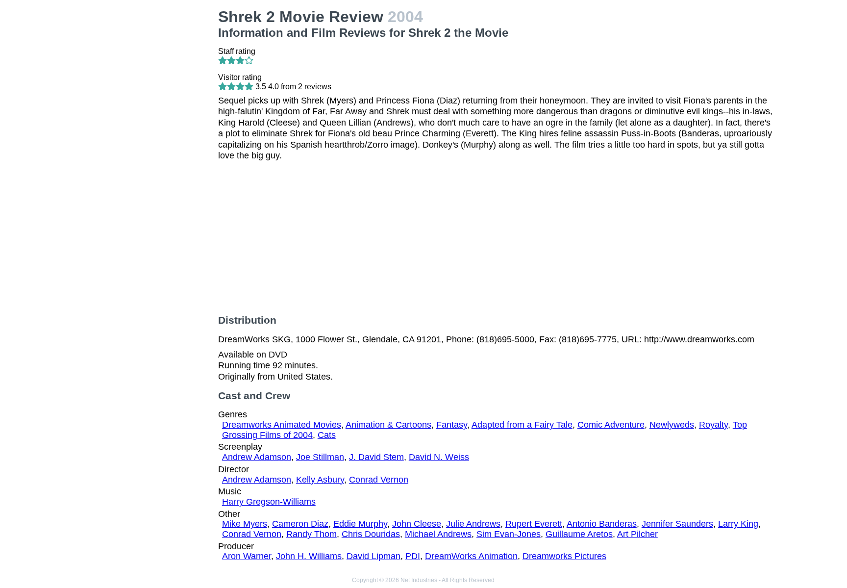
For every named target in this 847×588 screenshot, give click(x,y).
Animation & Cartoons (388, 425)
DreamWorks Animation (471, 556)
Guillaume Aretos (579, 534)
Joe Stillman (320, 457)
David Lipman (373, 556)
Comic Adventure (611, 425)
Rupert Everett (533, 524)
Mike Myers (244, 524)
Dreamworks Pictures (564, 556)
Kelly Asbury (320, 480)
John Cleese (416, 524)
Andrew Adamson (256, 457)
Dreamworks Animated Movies (281, 425)
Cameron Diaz (300, 524)
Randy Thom (311, 534)
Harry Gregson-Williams (269, 502)
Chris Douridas (371, 534)
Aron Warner (246, 556)
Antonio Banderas (602, 524)
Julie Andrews (473, 524)
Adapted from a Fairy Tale (522, 425)
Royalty (713, 425)
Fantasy (451, 425)
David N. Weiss (439, 457)
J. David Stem (376, 457)
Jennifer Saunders (677, 524)
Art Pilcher (637, 534)
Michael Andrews (438, 534)
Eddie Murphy (360, 524)
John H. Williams (309, 556)
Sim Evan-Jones (508, 534)
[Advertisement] (146, 155)
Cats (327, 435)
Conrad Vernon (378, 480)
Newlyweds (671, 425)
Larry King (738, 524)
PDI (412, 556)
